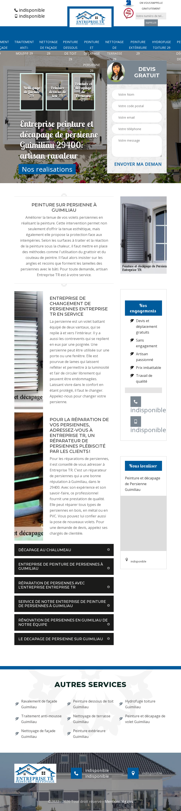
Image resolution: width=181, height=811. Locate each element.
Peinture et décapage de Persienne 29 (91, 56)
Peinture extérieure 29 (138, 47)
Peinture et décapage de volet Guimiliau (145, 719)
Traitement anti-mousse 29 (24, 47)
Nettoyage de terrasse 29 (114, 50)
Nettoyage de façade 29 (48, 47)
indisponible (31, 10)
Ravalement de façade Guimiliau (39, 704)
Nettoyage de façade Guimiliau (38, 733)
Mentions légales (119, 801)
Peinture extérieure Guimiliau (89, 733)
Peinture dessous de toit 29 (70, 50)
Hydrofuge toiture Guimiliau (140, 704)
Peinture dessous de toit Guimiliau (93, 704)
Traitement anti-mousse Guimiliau (41, 719)
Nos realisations (47, 169)
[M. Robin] (90, 17)
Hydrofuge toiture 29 (161, 45)
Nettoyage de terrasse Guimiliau (91, 719)
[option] (32, 92)
